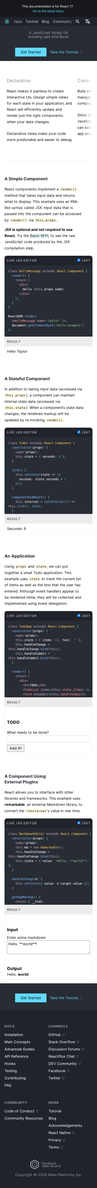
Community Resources (24, 1118)
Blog (45, 21)
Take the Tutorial (64, 52)
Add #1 (16, 748)
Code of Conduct (19, 1111)
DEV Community (62, 1063)
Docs (18, 21)
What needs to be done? (28, 732)
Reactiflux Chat (61, 1056)
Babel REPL (39, 235)
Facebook (56, 1070)
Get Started (31, 52)
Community (62, 21)
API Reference (16, 1056)
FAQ (8, 1085)
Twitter (54, 1078)
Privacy (54, 1140)
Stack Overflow (61, 1042)
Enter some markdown (26, 937)
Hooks (10, 1063)
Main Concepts (17, 1042)
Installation (14, 1034)
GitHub (54, 1034)
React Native (59, 1132)
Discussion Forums (64, 1049)
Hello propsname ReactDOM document (48, 300)
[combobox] (77, 21)
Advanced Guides (20, 1049)
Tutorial (31, 21)
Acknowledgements (65, 1125)
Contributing (15, 1078)
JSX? (85, 260)
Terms (53, 1147)
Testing (11, 1070)
